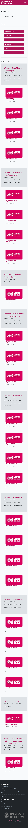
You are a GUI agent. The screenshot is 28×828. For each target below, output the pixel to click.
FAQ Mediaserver (5, 786)
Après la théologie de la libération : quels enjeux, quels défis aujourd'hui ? (13, 741)
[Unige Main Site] (6, 2)
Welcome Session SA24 (13, 702)
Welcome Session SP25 (13, 600)
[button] (14, 31)
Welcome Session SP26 (13, 395)
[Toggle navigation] (25, 2)
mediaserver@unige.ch (14, 820)
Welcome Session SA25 (13, 497)
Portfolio (3, 804)
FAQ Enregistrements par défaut (9, 789)
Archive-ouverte (5, 808)
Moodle (3, 802)
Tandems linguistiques (6, 806)
